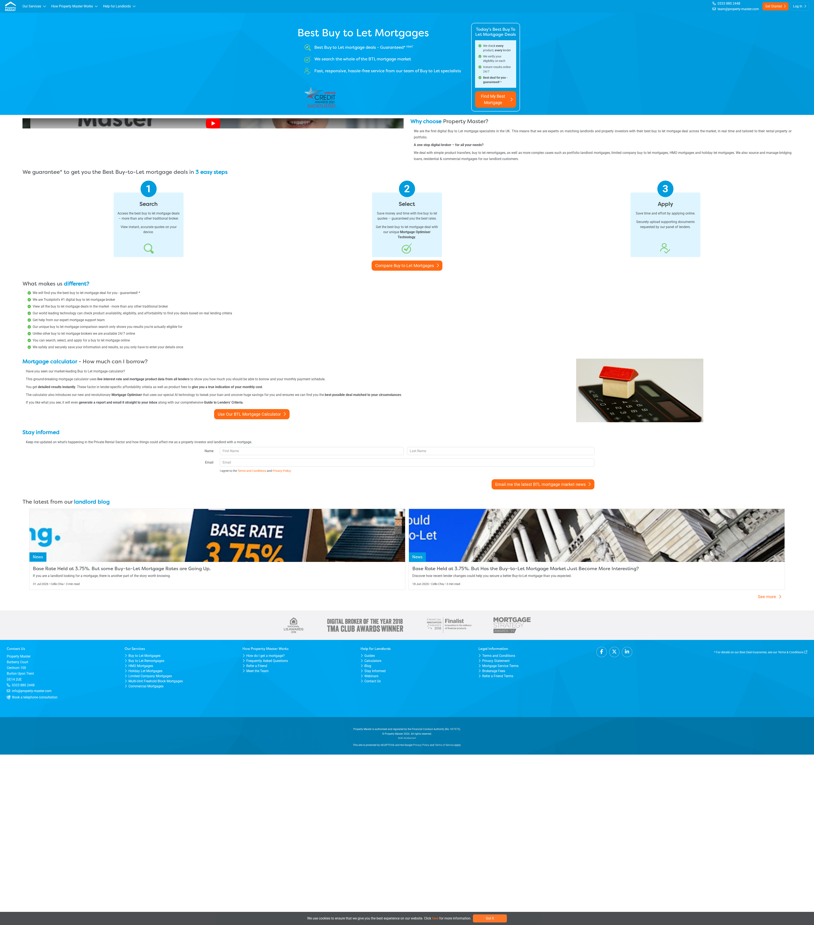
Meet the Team (257, 671)
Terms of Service (444, 745)
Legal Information (493, 648)
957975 (454, 729)
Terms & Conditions (790, 652)
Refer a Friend (256, 666)
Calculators (372, 661)
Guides (369, 656)
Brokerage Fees (493, 671)
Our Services (135, 648)
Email (209, 462)
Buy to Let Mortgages (144, 656)
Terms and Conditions (498, 656)
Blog (367, 666)
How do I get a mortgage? (265, 656)
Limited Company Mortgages (150, 676)
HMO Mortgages (140, 666)
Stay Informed (375, 671)
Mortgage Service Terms (500, 666)
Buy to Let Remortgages (146, 661)
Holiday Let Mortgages (145, 671)
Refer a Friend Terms (497, 676)
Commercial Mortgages (145, 686)
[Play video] (213, 123)
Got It (490, 918)
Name (209, 451)
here (435, 918)
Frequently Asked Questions (267, 661)
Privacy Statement (496, 661)
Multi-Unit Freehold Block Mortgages (155, 681)
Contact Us (372, 681)
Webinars (371, 676)
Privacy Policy (421, 745)
